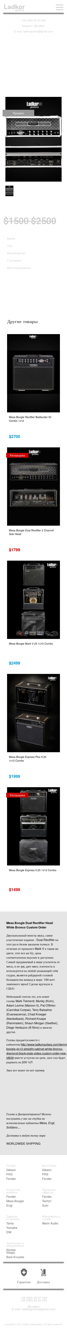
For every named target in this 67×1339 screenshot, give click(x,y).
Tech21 (47, 1201)
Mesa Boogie (15, 1201)
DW (8, 1232)
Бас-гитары (49, 1165)
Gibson (11, 1170)
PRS (9, 1174)
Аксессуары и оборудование (15, 1244)
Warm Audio (50, 1223)
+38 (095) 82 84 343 (33, 1300)
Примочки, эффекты (49, 1190)
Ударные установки (13, 1217)
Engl (9, 1205)
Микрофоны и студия (51, 1217)
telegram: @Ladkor (33, 26)
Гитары (11, 1165)
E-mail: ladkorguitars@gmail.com (33, 31)
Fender (11, 1178)
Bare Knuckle (15, 1257)
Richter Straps (11, 1251)
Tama (10, 1223)
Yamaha (11, 1227)
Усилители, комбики (13, 1190)
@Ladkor (34, 1306)
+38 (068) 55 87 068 (33, 20)
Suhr (45, 1205)
